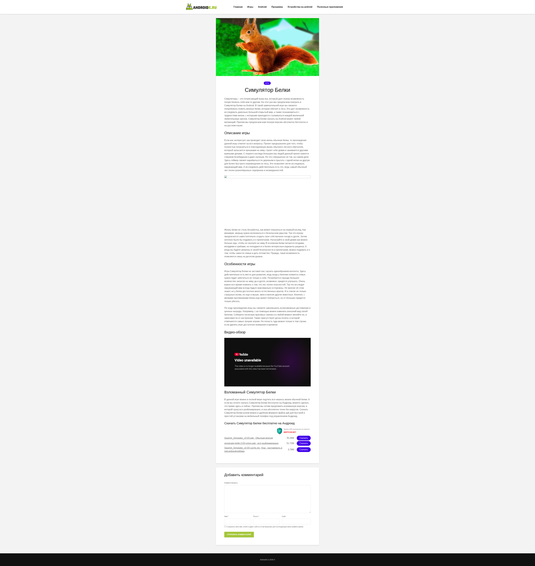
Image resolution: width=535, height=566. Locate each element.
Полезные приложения (330, 7)
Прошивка (277, 7)
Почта (256, 516)
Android (262, 7)
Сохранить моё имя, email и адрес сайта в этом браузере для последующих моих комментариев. (265, 527)
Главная (238, 7)
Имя (226, 516)
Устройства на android (300, 7)
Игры (250, 7)
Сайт (284, 516)
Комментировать (231, 483)
